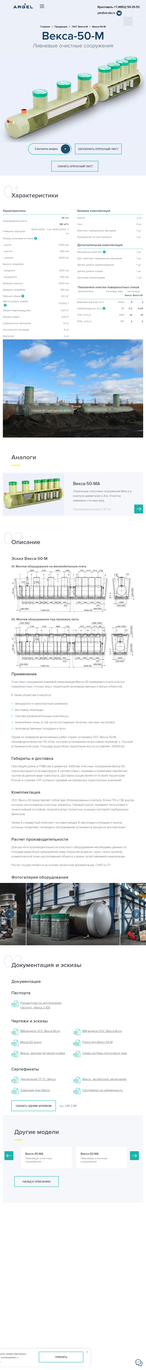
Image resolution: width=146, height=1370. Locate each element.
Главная (45, 26)
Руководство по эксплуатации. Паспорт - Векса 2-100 (41, 1005)
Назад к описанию (36, 1181)
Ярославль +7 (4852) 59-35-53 (118, 7)
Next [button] (136, 914)
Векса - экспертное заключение (104, 1079)
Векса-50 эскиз (30, 1042)
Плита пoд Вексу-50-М (97, 1042)
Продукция (60, 26)
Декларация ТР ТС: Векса (38, 1079)
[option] (73, 914)
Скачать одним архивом (34, 1106)
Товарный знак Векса (35, 1090)
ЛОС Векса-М (80, 26)
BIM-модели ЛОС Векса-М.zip (40, 1031)
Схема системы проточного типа (104, 1053)
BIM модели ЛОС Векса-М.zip (102, 1031)
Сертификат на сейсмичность (102, 1090)
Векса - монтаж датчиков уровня (42, 1053)
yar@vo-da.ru (106, 13)
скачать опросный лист (74, 166)
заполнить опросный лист (98, 149)
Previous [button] (9, 914)
